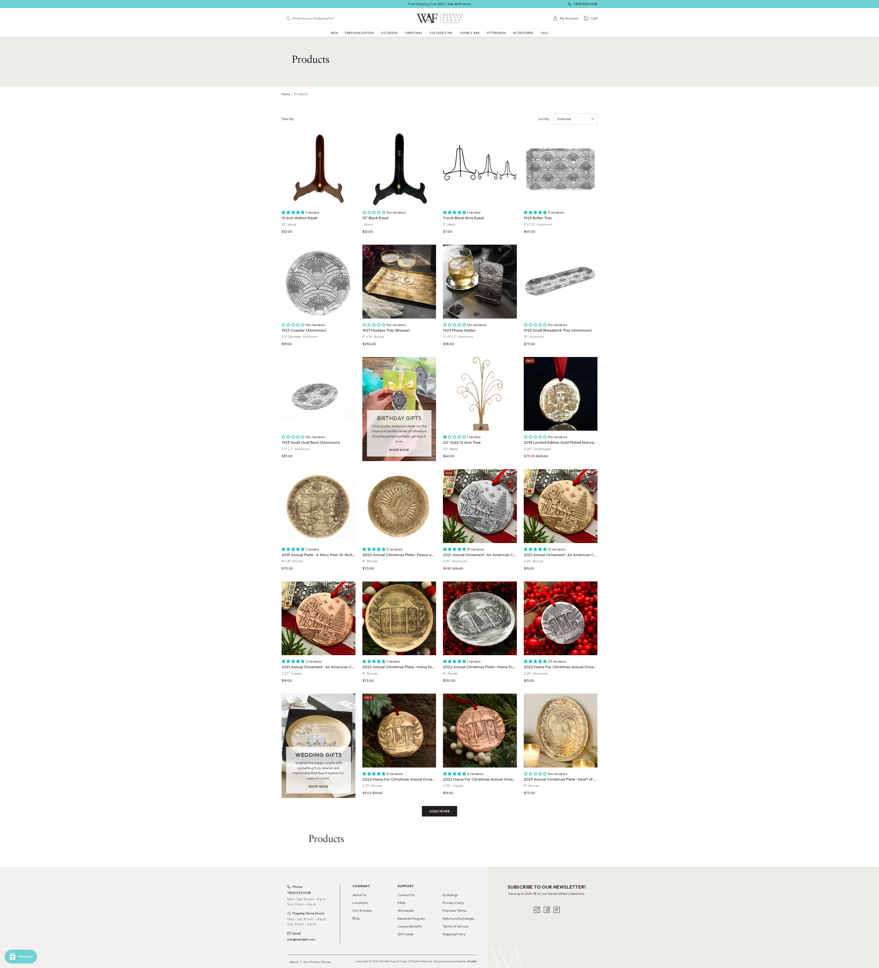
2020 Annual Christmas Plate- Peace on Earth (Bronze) (399, 554)
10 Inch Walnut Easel (299, 217)
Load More (439, 811)
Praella (472, 961)
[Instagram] (537, 936)
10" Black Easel (375, 217)
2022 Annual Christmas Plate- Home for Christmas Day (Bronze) (399, 666)
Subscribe (546, 921)
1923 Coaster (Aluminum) (304, 330)
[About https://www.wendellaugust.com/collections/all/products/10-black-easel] (399, 169)
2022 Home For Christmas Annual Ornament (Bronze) (399, 779)
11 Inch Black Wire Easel (463, 217)
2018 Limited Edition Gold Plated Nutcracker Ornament (561, 442)
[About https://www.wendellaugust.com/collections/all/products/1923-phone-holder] (480, 282)
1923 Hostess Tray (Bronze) (386, 330)
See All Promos (459, 4)
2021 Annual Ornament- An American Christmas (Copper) (318, 666)
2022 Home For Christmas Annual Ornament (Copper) (480, 779)
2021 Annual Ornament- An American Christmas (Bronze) (561, 554)
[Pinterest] (556, 936)
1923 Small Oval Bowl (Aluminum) (311, 442)
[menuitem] (565, 18)
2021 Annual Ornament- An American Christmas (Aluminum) (480, 554)
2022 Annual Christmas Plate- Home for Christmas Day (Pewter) (480, 666)
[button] (359, 33)
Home (286, 94)
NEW (334, 33)
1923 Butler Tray (538, 217)
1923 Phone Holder (459, 330)
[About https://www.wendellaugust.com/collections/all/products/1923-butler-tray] (561, 169)
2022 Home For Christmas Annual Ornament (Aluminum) (561, 666)
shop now (399, 450)
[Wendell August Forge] (439, 18)
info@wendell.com (301, 939)
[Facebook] (547, 936)
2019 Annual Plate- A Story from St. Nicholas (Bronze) (318, 554)
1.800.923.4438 (585, 4)
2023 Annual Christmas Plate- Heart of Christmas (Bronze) (561, 779)
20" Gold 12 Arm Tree (462, 442)
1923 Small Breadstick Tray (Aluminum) (557, 330)
